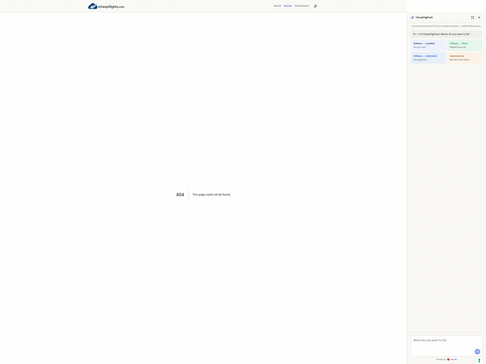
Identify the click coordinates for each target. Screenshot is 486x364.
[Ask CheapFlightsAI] (315, 6)
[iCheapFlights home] (106, 6)
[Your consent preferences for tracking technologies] (479, 360)
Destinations (302, 6)
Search (277, 6)
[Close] (479, 17)
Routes (288, 6)
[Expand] (473, 17)
